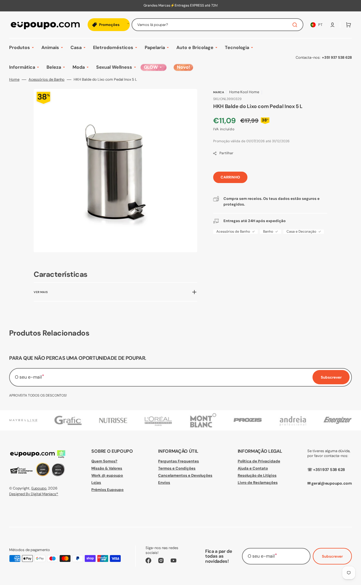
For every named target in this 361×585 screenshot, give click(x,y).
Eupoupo (39, 488)
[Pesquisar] (296, 25)
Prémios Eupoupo (107, 489)
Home (14, 79)
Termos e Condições (176, 468)
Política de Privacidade (259, 461)
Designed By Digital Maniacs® (33, 493)
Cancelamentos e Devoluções (185, 475)
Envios (164, 482)
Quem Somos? (104, 461)
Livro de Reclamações (258, 482)
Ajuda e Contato (253, 468)
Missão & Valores (106, 468)
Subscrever (332, 556)
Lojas (96, 482)
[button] (332, 25)
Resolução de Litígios (257, 475)
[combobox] (217, 24)
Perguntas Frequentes (178, 461)
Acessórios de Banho (46, 79)
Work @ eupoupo (107, 475)
